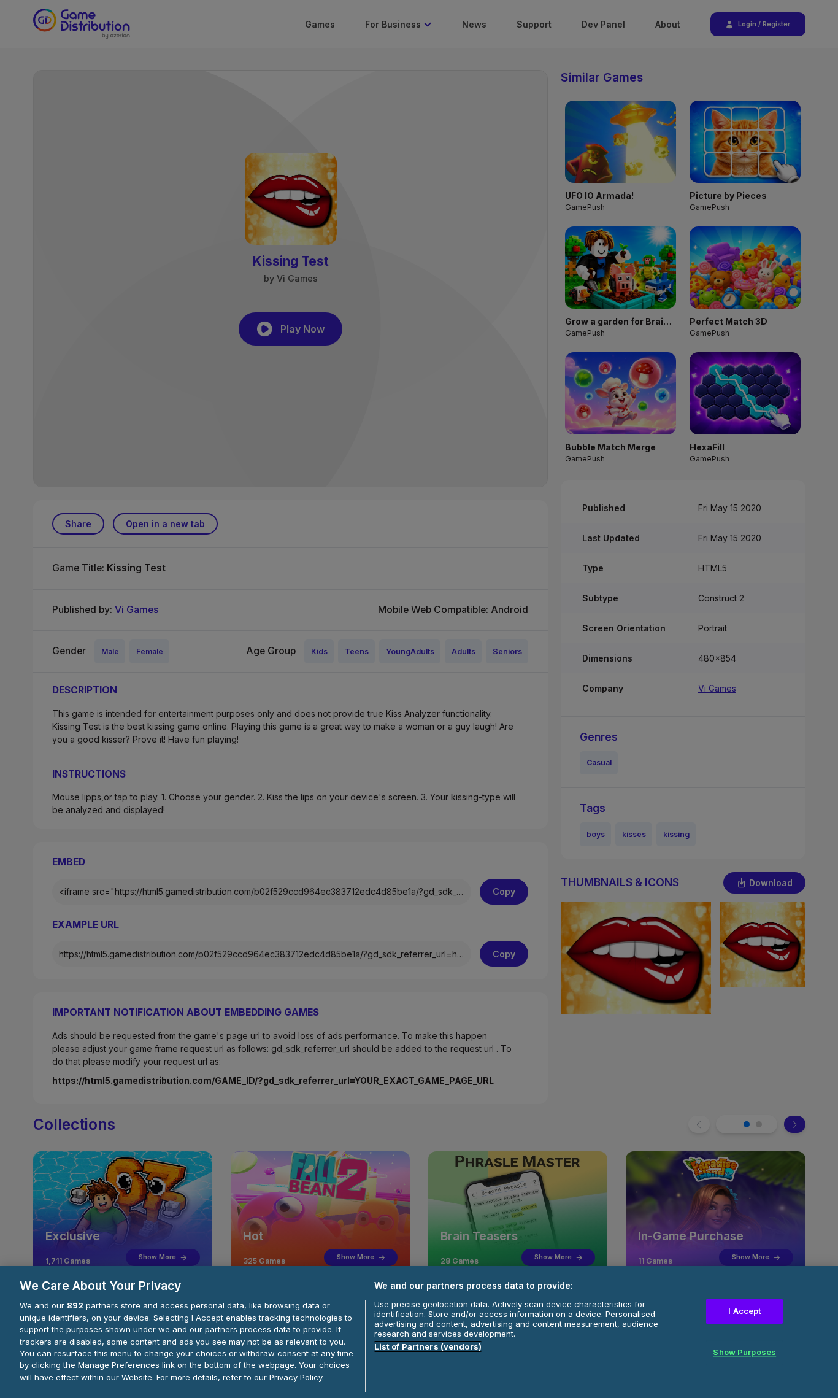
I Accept (744, 1311)
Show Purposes (744, 1352)
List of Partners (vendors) (428, 1346)
